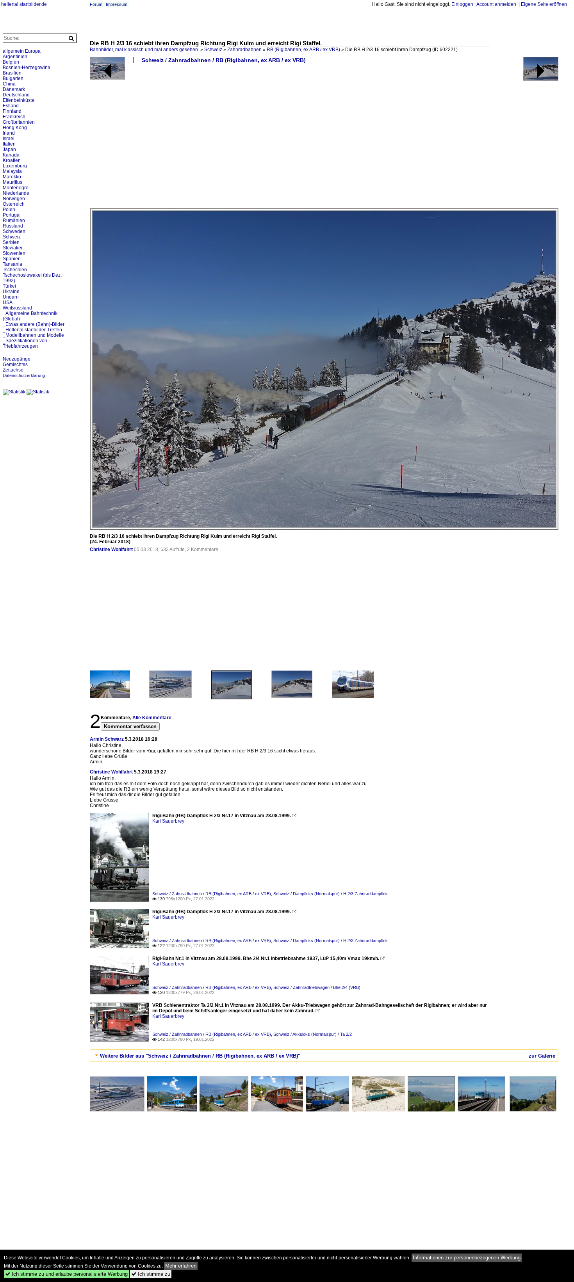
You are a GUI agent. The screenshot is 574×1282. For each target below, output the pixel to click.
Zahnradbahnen (244, 49)
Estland (11, 105)
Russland (13, 226)
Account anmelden (496, 4)
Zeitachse (13, 370)
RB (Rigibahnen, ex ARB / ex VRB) (303, 49)
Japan (9, 149)
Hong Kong (15, 127)
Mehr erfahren (180, 1266)
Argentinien (15, 56)
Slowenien (14, 253)
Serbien (11, 242)
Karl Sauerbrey (168, 821)
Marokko (12, 177)
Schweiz (213, 49)
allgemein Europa (22, 51)
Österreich (14, 204)
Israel (8, 138)
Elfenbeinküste (18, 100)
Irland (9, 133)
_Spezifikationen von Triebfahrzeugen (25, 343)
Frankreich (14, 116)
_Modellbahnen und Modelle (33, 335)
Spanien (12, 258)
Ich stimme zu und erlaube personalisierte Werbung (66, 1274)
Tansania (12, 264)
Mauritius (12, 182)
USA (7, 302)
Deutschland (16, 95)
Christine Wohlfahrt (111, 549)
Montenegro (16, 187)
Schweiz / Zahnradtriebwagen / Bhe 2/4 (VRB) (316, 987)
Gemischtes (15, 364)
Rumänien (14, 220)
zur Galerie (542, 1056)
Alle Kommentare (151, 717)
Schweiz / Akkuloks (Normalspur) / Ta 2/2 (312, 1034)
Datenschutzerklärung (24, 375)
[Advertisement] (324, 139)
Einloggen (462, 4)
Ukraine (11, 291)
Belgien (11, 62)
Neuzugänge (16, 359)
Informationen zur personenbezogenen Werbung (467, 1258)
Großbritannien (19, 122)
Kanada (11, 155)
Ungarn (11, 297)
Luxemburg (15, 166)
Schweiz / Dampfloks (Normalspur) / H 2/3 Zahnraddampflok (330, 893)
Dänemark (14, 89)
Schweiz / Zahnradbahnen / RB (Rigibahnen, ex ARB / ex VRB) (224, 60)
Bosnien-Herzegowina (26, 67)
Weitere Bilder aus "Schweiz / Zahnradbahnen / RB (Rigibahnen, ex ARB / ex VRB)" (200, 1056)
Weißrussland (17, 308)
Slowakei (12, 248)
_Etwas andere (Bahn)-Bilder (33, 324)
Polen (9, 209)
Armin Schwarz (107, 739)
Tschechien (15, 269)
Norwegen (14, 198)
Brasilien (12, 73)
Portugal (12, 215)
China (9, 84)
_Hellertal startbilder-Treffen (32, 330)
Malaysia (12, 171)
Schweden (14, 231)
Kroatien (12, 160)
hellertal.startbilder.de (24, 4)
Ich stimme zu (150, 1274)
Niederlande (16, 193)
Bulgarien (13, 78)
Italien (9, 144)
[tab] (324, 1055)
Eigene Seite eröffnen (544, 4)
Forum (96, 4)
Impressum (116, 4)
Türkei (9, 286)
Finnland (12, 111)
